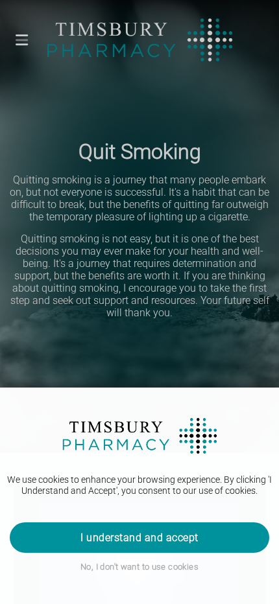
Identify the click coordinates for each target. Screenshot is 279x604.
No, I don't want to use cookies (139, 567)
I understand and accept (139, 537)
